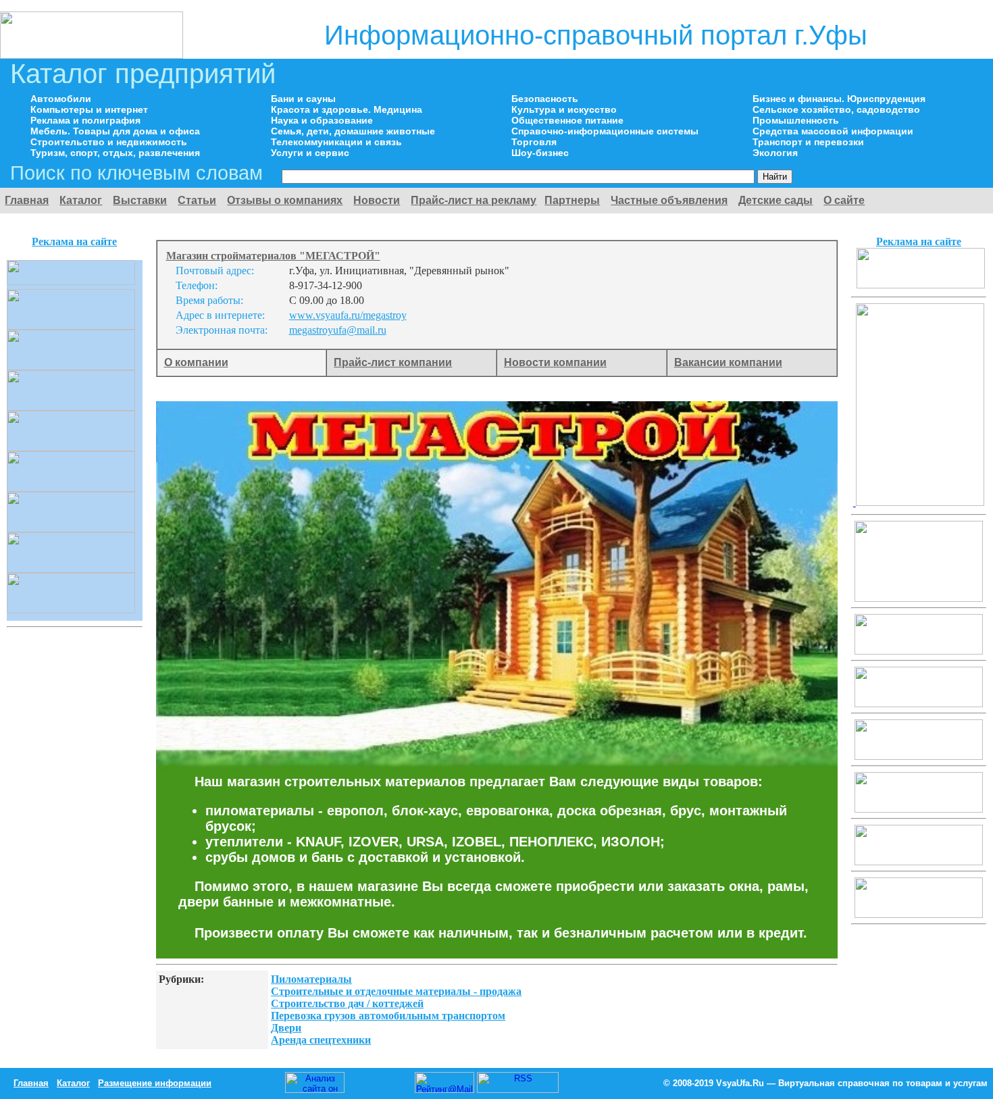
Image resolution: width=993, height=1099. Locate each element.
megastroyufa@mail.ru (337, 330)
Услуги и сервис (310, 152)
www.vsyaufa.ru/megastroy (348, 315)
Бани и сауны (303, 98)
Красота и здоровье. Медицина (346, 109)
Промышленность (796, 120)
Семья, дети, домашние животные (353, 131)
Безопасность (544, 98)
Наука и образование (322, 120)
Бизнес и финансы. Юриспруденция (839, 98)
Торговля (534, 141)
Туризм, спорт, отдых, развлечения (115, 152)
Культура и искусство (564, 109)
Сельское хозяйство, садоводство (836, 109)
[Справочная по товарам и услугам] (91, 55)
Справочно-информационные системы (604, 131)
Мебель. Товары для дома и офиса (115, 131)
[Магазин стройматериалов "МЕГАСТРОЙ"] (921, 284)
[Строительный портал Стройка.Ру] (918, 502)
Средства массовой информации (833, 131)
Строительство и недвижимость (108, 141)
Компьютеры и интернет (89, 109)
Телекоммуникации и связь (336, 141)
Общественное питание (567, 120)
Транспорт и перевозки (808, 141)
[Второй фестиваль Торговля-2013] (919, 598)
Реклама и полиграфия (85, 120)
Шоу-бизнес (540, 152)
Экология (775, 152)
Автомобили (60, 98)
